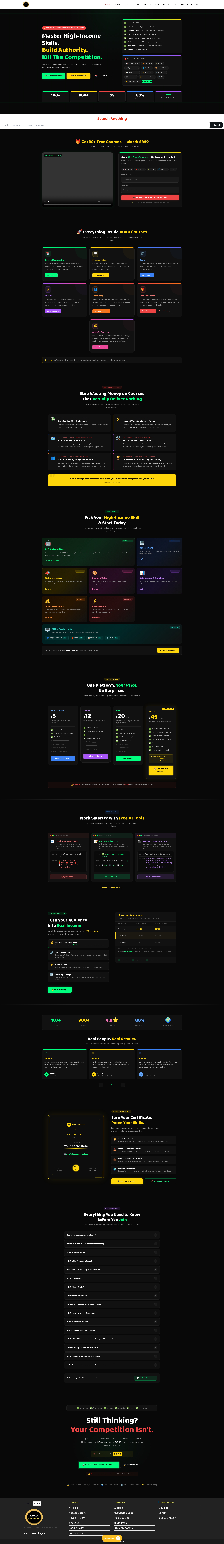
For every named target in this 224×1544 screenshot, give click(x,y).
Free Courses (121, 1518)
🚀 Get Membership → (160, 1181)
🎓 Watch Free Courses (54, 75)
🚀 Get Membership (78, 75)
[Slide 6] (112, 1084)
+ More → (147, 81)
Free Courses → (148, 311)
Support (118, 1507)
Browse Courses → (63, 758)
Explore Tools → (53, 311)
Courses (163, 1507)
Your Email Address (128, 175)
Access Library (77, 1513)
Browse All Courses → (168, 650)
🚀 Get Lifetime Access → (161, 770)
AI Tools (73, 1507)
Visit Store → (147, 275)
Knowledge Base (123, 1513)
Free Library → (164, 311)
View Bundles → (95, 756)
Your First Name (127, 185)
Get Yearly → (128, 758)
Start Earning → (100, 347)
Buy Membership (124, 1528)
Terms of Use (76, 1533)
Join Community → (101, 311)
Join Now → (51, 275)
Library (162, 1513)
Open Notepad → (112, 876)
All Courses (120, 1523)
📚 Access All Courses (103, 76)
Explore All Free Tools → (112, 887)
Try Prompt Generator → (155, 876)
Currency (28, 1503)
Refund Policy (76, 1528)
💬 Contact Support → (145, 1378)
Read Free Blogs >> (35, 1533)
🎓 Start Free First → (132, 1464)
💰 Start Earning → (60, 989)
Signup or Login (167, 1518)
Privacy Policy (77, 1518)
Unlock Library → (100, 275)
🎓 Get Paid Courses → (127, 1181)
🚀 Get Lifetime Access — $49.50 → (98, 1465)
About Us (74, 1523)
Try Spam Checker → (68, 876)
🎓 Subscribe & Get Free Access (150, 197)
